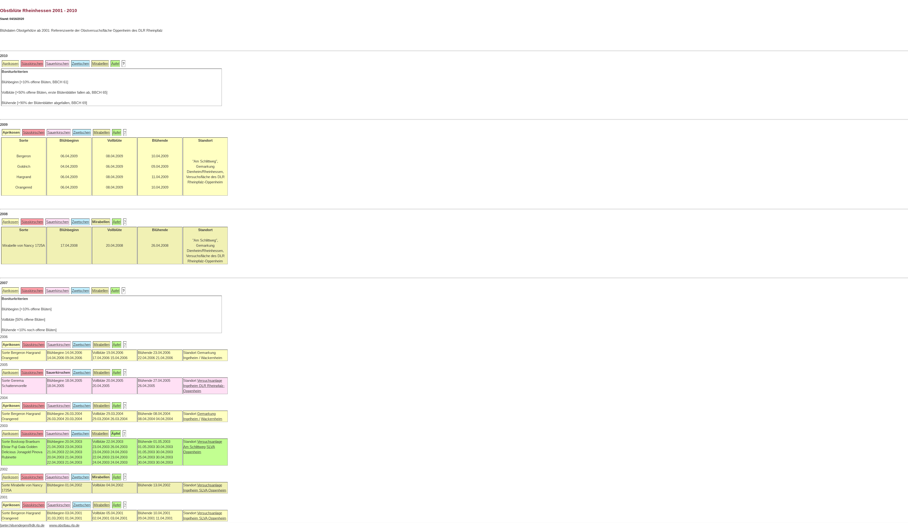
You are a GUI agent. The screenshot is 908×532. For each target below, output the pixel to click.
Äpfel (115, 64)
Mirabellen (100, 64)
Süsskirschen (32, 64)
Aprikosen (10, 64)
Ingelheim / (191, 419)
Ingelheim (191, 386)
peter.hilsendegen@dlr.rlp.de (22, 525)
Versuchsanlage (209, 381)
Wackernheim (211, 419)
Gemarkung (206, 414)
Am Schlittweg (194, 447)
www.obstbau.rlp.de (64, 525)
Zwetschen (80, 64)
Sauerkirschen (57, 64)
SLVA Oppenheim (212, 490)
